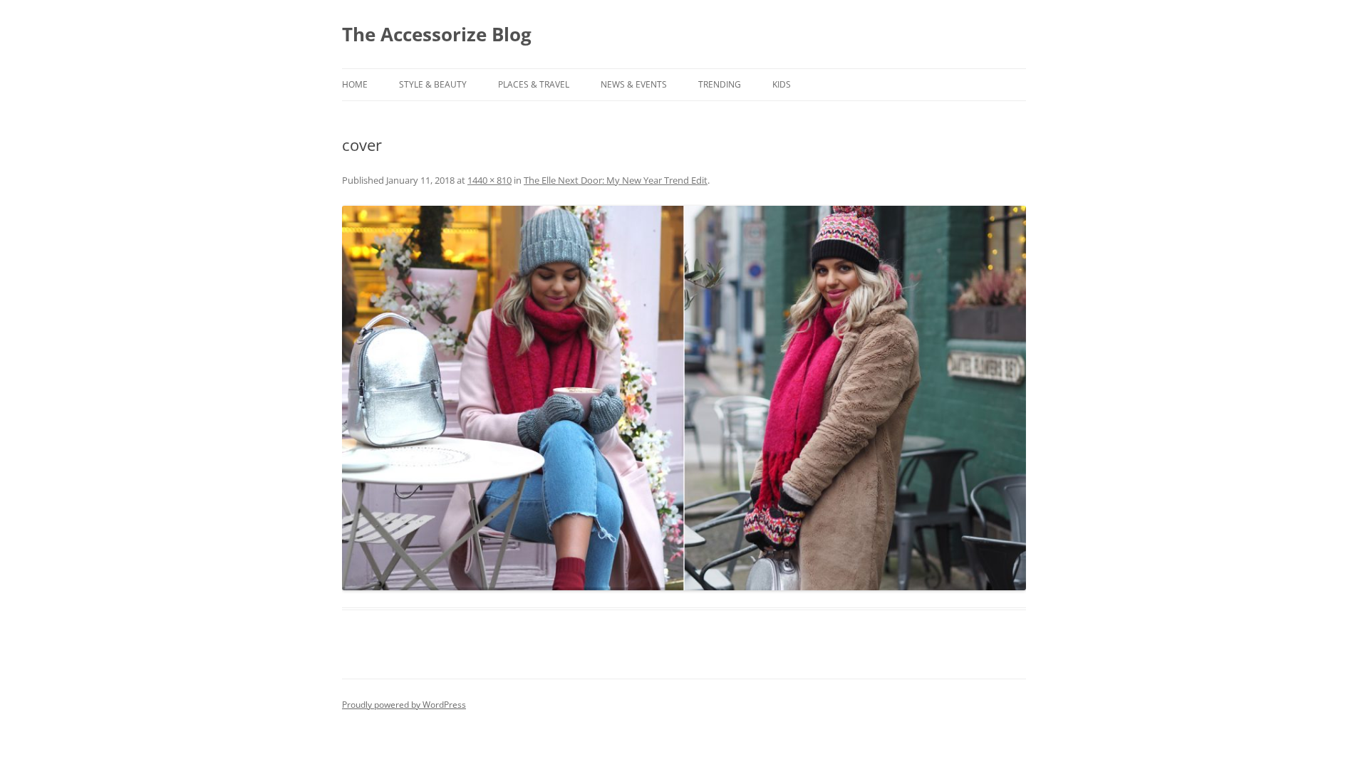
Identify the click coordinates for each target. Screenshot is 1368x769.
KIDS (781, 84)
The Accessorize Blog (437, 34)
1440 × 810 (489, 180)
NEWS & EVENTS (634, 84)
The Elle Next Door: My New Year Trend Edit (616, 180)
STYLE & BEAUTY (433, 84)
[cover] (684, 398)
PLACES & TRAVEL (533, 84)
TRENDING (719, 84)
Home (355, 84)
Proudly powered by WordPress (404, 705)
